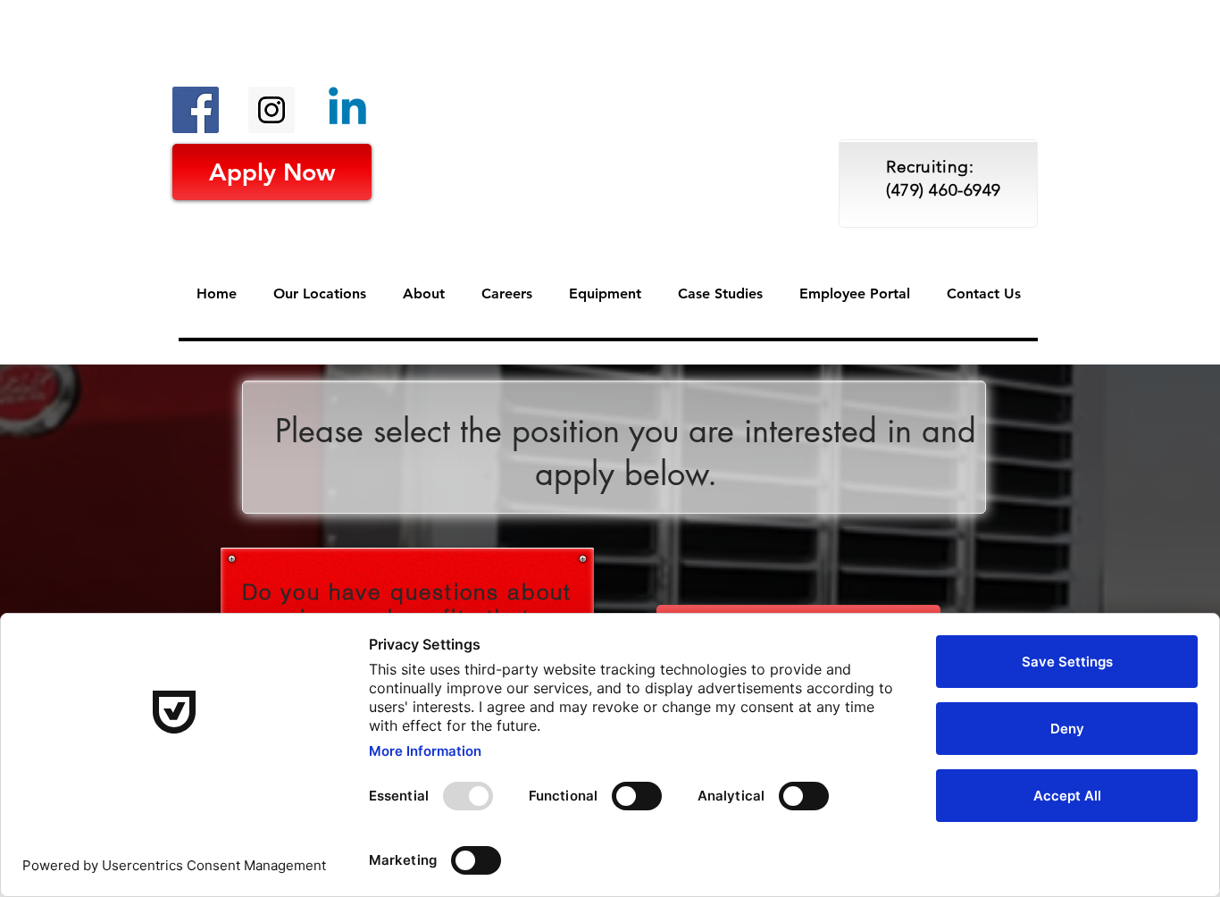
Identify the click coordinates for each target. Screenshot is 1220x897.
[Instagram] (271, 110)
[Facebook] (195, 110)
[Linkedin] (347, 110)
